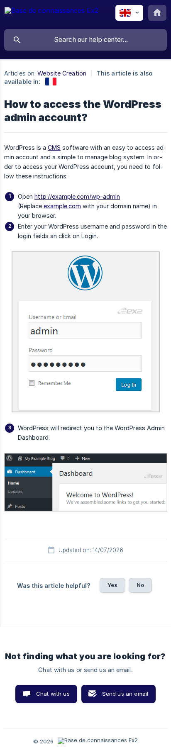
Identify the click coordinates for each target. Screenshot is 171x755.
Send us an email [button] (125, 693)
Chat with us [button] (53, 693)
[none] (51, 14)
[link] (50, 81)
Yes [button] (112, 585)
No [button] (140, 585)
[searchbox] (85, 40)
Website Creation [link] (61, 73)
